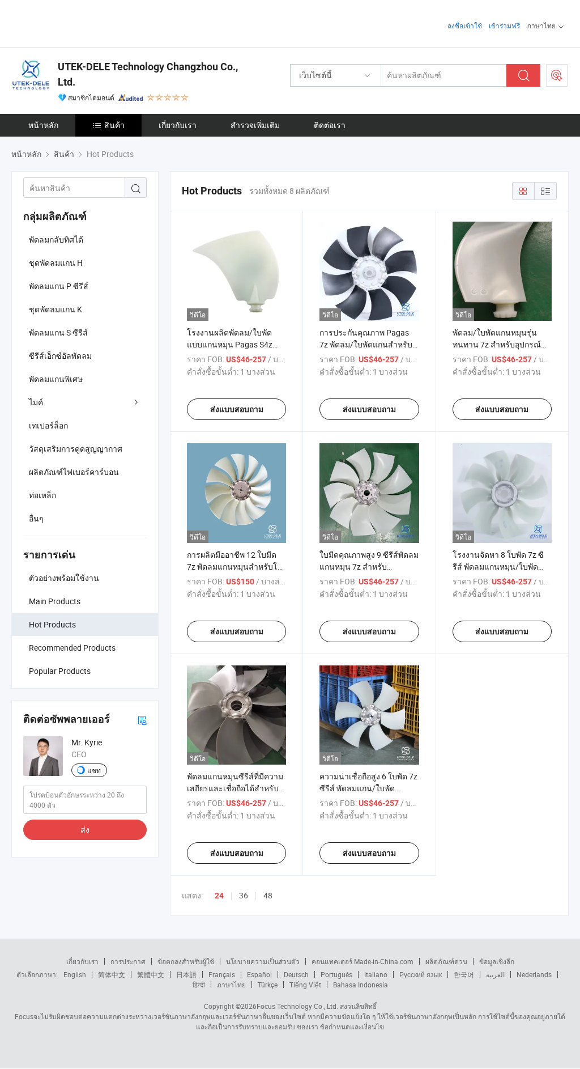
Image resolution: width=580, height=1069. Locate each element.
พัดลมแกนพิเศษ (56, 379)
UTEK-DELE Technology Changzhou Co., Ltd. (148, 74)
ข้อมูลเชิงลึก (496, 961)
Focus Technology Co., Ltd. (297, 1006)
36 (243, 895)
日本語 (186, 974)
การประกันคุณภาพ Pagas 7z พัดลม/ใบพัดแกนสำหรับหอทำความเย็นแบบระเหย (365, 344)
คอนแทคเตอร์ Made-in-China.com (362, 961)
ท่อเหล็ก (42, 495)
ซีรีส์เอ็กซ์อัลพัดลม (60, 355)
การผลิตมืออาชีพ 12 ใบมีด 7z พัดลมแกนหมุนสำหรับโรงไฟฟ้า (236, 566)
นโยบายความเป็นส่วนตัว (263, 961)
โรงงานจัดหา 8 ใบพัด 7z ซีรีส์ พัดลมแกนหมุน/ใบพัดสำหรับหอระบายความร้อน (498, 566)
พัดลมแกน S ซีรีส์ (58, 332)
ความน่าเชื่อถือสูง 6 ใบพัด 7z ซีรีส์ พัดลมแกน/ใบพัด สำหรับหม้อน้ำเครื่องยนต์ (368, 788)
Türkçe (268, 984)
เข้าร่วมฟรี (504, 25)
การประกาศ (128, 961)
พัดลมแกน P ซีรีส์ (58, 286)
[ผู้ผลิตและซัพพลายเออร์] (84, 22)
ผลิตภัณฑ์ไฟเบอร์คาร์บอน (74, 471)
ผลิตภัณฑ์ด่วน (446, 961)
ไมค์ (36, 402)
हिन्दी (199, 984)
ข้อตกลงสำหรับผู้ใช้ (185, 961)
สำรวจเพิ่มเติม (255, 125)
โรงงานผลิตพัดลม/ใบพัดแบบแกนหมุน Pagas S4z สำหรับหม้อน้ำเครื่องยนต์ (229, 344)
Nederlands (534, 974)
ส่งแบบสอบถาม (236, 409)
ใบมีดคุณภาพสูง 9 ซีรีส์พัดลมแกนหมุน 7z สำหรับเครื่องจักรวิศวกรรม (369, 566)
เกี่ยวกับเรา (178, 125)
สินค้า (114, 125)
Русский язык (420, 974)
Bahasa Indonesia (360, 984)
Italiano (375, 974)
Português (336, 974)
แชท (94, 770)
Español (259, 974)
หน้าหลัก (43, 125)
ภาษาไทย (231, 984)
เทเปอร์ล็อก (48, 425)
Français (221, 974)
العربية (495, 974)
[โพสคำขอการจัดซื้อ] (557, 75)
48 (267, 895)
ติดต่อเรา (330, 125)
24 (219, 895)
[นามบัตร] (142, 719)
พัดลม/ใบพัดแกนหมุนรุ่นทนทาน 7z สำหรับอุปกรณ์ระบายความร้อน (497, 344)
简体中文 (111, 974)
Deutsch (296, 974)
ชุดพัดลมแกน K (55, 309)
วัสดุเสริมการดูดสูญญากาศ (75, 448)
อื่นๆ (36, 518)
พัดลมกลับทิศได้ (56, 239)
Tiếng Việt (305, 984)
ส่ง (84, 829)
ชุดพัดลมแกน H (56, 262)
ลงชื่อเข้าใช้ (464, 25)
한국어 (464, 974)
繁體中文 (150, 974)
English (74, 974)
